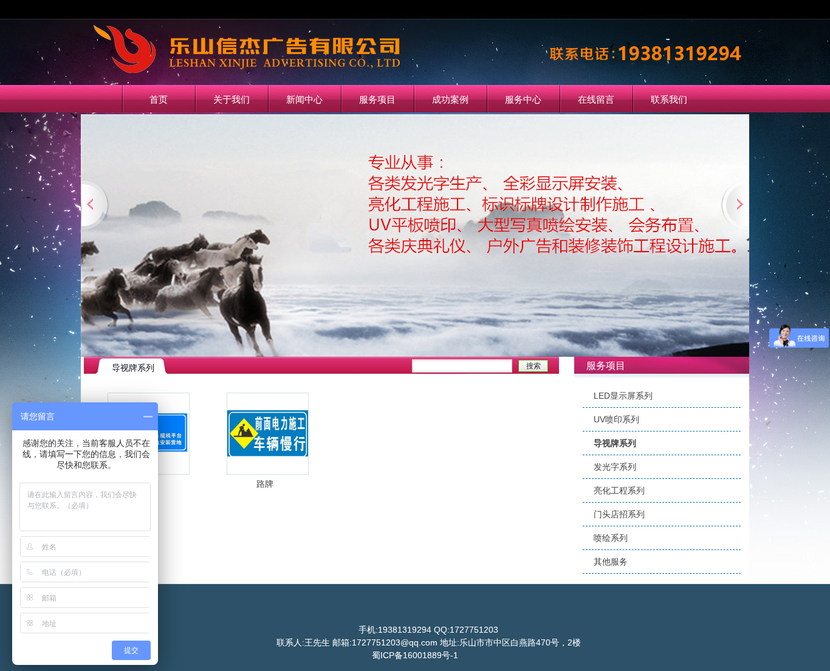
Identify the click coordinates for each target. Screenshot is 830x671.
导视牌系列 (615, 443)
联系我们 (669, 99)
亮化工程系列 (619, 490)
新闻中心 (304, 99)
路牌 (264, 484)
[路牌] (267, 470)
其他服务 (611, 561)
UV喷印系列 (616, 419)
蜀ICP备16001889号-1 (415, 655)
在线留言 (596, 99)
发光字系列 (615, 467)
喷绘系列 (611, 538)
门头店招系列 (619, 514)
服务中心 (523, 99)
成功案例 (450, 99)
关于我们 (231, 99)
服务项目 (377, 99)
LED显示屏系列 (623, 396)
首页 (158, 99)
